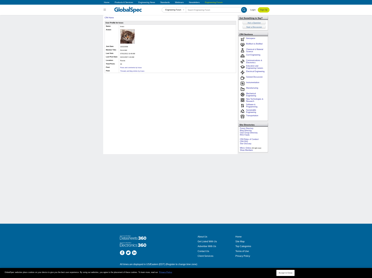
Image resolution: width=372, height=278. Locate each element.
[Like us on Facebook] (122, 253)
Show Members (246, 150)
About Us (202, 236)
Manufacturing (252, 88)
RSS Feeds (245, 135)
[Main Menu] (105, 10)
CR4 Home (109, 18)
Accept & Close (286, 273)
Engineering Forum (214, 2)
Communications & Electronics (254, 61)
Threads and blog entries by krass (132, 71)
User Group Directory (249, 133)
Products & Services (124, 2)
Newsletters (194, 2)
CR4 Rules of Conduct (249, 139)
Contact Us (203, 251)
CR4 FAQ (244, 141)
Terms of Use (242, 251)
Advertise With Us (207, 246)
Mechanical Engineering (251, 94)
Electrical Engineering (255, 71)
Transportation (252, 115)
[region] (186, 273)
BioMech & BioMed (254, 44)
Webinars (179, 2)
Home (106, 2)
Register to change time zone (181, 264)
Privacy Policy (242, 256)
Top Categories (243, 246)
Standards (165, 2)
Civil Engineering (253, 55)
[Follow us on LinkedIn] (134, 253)
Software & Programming (251, 105)
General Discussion (254, 77)
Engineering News (146, 2)
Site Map (240, 241)
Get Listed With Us (207, 241)
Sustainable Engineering (251, 111)
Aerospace (250, 38)
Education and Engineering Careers (254, 67)
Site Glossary (245, 143)
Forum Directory (246, 128)
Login (253, 10)
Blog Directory (246, 130)
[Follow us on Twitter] (128, 253)
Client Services (205, 256)
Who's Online (245, 148)
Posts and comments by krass (131, 67)
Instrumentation (252, 82)
